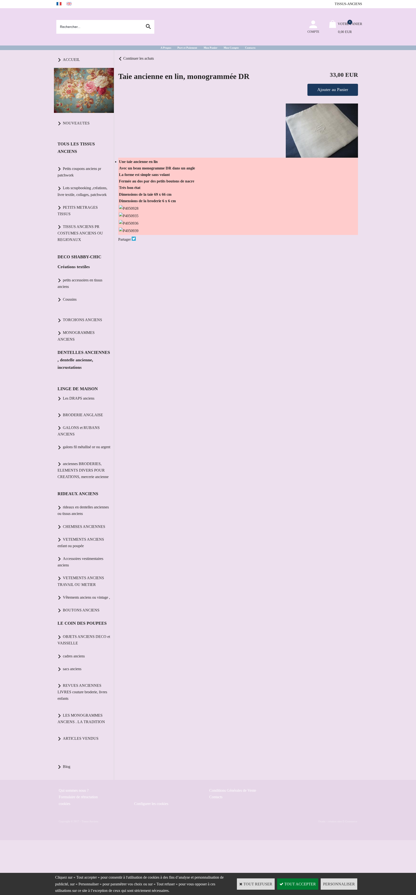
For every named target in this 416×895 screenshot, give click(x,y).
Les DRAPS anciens (78, 398)
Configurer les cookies (151, 804)
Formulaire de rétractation (78, 797)
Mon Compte (231, 47)
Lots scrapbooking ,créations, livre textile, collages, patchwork (82, 191)
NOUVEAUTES (76, 123)
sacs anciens (72, 669)
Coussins (70, 299)
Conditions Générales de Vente (232, 790)
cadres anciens (74, 656)
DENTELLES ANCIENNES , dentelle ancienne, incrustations (84, 360)
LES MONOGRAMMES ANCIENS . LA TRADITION (81, 718)
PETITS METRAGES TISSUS (78, 210)
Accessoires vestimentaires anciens (80, 562)
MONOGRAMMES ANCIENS (76, 336)
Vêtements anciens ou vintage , (86, 597)
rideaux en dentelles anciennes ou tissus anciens (83, 510)
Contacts (250, 47)
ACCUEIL (71, 60)
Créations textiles (74, 266)
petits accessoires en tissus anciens (80, 283)
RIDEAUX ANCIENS (78, 493)
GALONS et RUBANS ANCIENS (79, 431)
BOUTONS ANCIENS (81, 610)
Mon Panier (210, 47)
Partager (124, 239)
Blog (66, 767)
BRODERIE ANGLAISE (83, 415)
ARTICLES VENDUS (80, 738)
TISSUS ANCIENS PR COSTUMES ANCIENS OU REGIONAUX (80, 233)
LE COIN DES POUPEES (82, 623)
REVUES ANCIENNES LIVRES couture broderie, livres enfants (82, 691)
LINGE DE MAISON (78, 388)
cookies (64, 804)
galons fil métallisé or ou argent (86, 447)
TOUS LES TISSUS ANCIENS (76, 148)
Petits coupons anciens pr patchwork (79, 172)
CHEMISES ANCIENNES (84, 527)
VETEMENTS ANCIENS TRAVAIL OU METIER (81, 581)
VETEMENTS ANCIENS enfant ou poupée (81, 542)
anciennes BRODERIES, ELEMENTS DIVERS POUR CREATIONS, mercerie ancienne (83, 470)
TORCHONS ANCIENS (82, 320)
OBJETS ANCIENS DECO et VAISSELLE (84, 640)
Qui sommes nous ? (74, 790)
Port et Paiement (187, 47)
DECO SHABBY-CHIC (79, 256)
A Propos (166, 47)
